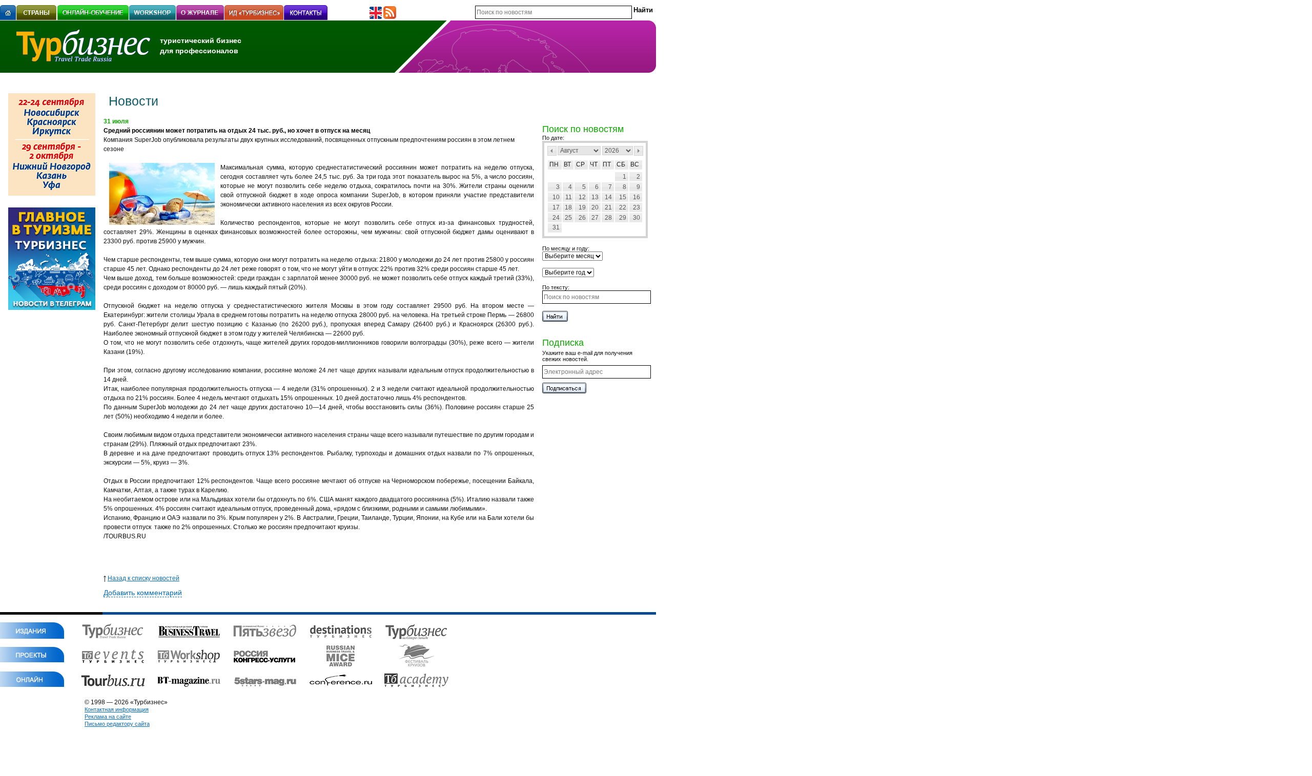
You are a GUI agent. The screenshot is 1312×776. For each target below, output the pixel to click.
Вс (634, 164)
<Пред (552, 151)
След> (638, 151)
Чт (594, 164)
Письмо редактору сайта (117, 724)
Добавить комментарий (143, 593)
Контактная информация (117, 709)
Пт (607, 164)
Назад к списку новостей (143, 578)
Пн (554, 164)
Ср (580, 164)
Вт (567, 164)
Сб (621, 164)
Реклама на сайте (108, 717)
